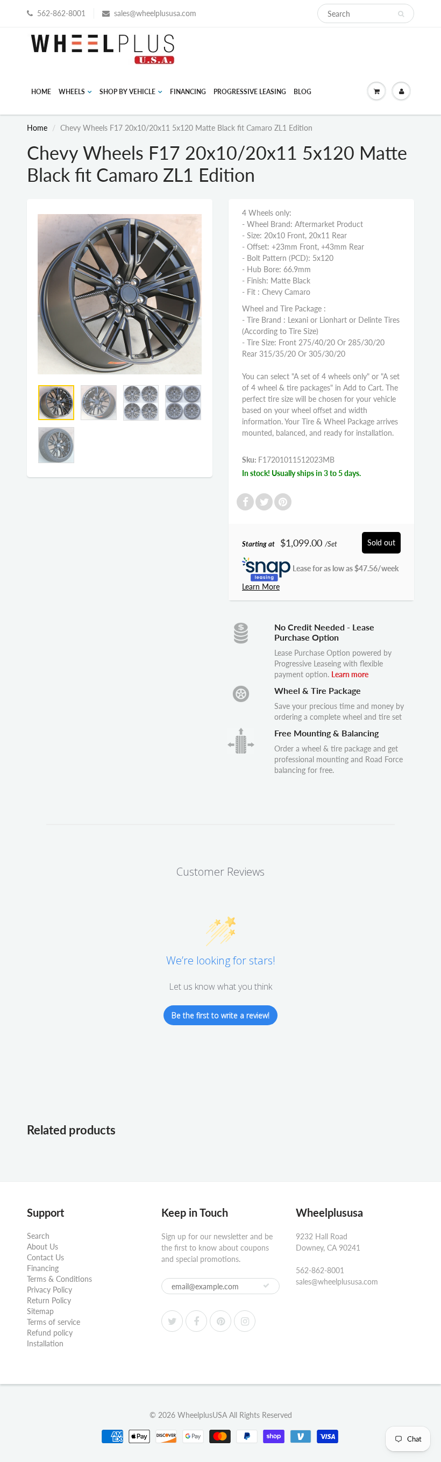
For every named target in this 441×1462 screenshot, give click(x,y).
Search (38, 1235)
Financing (188, 92)
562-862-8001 (61, 13)
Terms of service (53, 1321)
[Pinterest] (220, 1321)
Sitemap (40, 1311)
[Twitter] (172, 1321)
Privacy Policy (49, 1289)
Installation (45, 1343)
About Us (42, 1246)
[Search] (400, 14)
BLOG (302, 92)
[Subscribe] (266, 1285)
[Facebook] (196, 1321)
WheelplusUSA (202, 1415)
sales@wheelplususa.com (155, 13)
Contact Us (45, 1257)
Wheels (72, 92)
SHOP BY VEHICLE (127, 92)
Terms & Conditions (59, 1278)
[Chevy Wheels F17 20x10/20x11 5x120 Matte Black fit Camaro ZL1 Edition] (120, 294)
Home (41, 92)
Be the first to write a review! (220, 1015)
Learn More (261, 586)
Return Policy (49, 1300)
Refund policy (50, 1332)
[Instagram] (244, 1321)
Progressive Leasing (250, 92)
